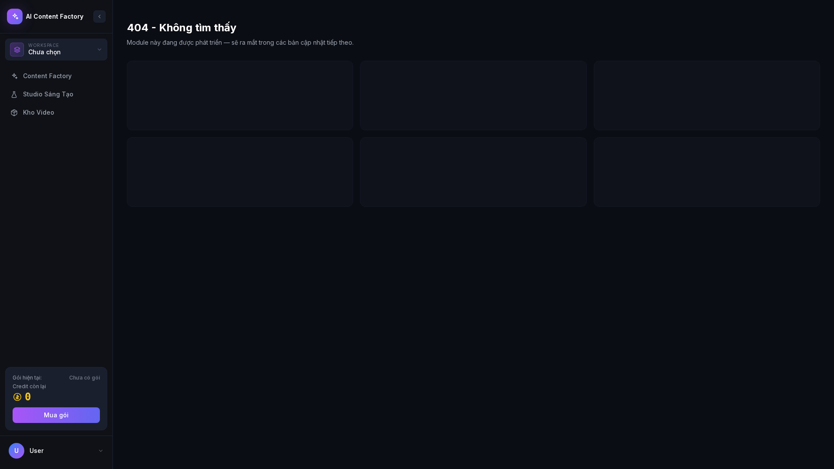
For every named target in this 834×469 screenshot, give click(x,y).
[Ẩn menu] (99, 16)
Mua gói (56, 415)
